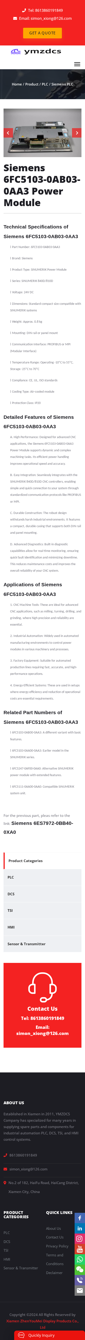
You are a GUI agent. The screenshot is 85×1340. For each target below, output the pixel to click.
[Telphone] (80, 1280)
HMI (11, 927)
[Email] (80, 1290)
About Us (53, 1228)
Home (17, 84)
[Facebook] (80, 1218)
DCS (11, 894)
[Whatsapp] (80, 1259)
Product (31, 84)
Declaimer (54, 1272)
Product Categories (25, 860)
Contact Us (55, 1237)
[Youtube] (80, 1249)
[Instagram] (80, 1239)
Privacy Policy (57, 1246)
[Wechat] (80, 1270)
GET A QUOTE (42, 33)
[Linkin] (80, 1228)
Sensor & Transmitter (27, 943)
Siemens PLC (62, 84)
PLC (45, 84)
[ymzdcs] (35, 51)
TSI (10, 910)
